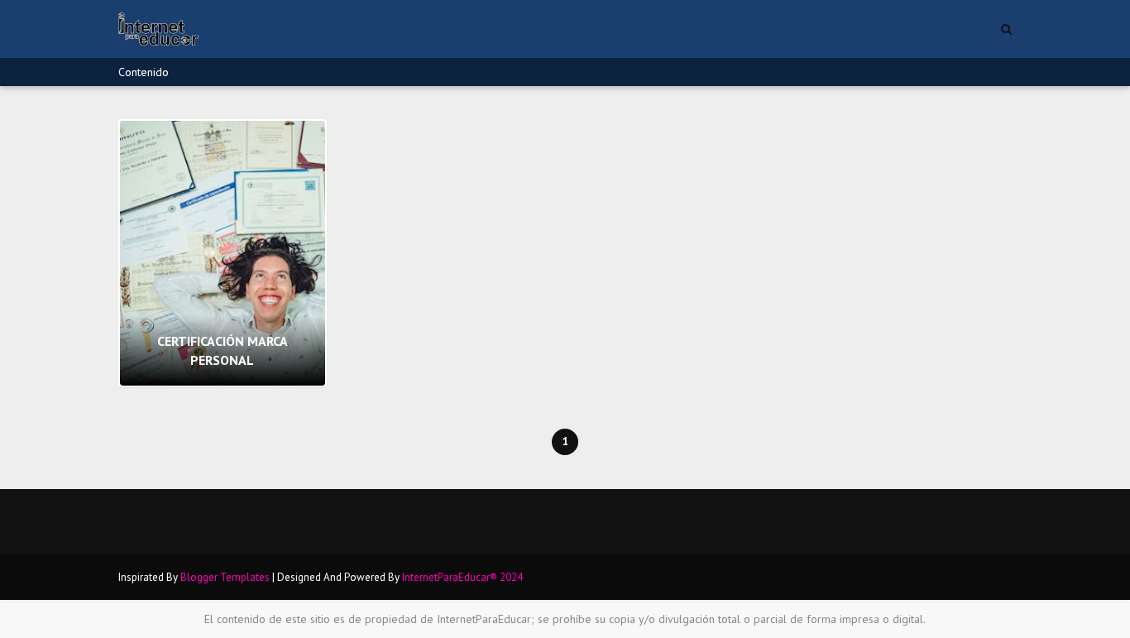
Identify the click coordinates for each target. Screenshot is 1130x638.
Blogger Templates (225, 577)
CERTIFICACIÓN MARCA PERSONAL (222, 350)
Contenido (143, 72)
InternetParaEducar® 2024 (462, 577)
